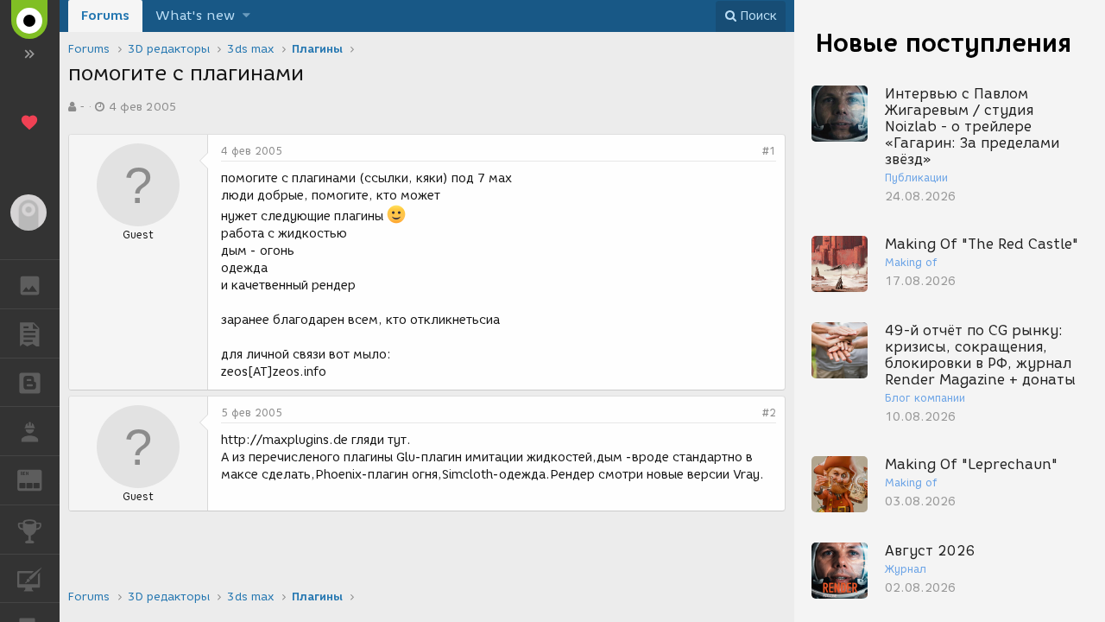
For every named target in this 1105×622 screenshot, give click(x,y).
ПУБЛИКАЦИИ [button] (30, 333)
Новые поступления (943, 43)
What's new (195, 15)
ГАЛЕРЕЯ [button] (30, 284)
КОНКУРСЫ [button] (30, 529)
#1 (769, 150)
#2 (769, 412)
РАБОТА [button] (30, 431)
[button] (246, 16)
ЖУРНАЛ (40, 479)
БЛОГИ (30, 383)
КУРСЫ (30, 579)
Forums (105, 15)
